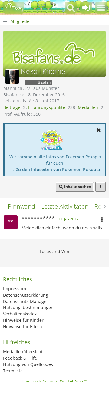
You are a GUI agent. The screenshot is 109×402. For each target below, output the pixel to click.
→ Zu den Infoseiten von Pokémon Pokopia (55, 169)
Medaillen (88, 107)
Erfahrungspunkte (46, 107)
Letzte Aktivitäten (64, 206)
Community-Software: (54, 381)
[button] (101, 8)
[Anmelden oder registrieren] (86, 8)
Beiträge (11, 107)
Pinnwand (21, 206)
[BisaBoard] (13, 8)
